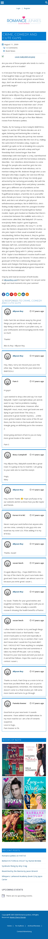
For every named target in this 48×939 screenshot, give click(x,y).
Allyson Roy (18, 311)
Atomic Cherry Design (18, 917)
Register (27, 8)
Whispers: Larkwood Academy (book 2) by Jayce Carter (22, 878)
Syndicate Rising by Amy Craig (14, 866)
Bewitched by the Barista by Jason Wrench (20, 871)
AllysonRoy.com (10, 280)
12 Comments (12, 47)
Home (9, 926)
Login (18, 8)
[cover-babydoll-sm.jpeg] (24, 56)
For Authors (19, 926)
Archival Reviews (34, 926)
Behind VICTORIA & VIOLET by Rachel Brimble (21, 861)
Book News (10, 51)
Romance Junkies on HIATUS (14, 855)
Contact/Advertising (24, 932)
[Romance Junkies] (24, 20)
